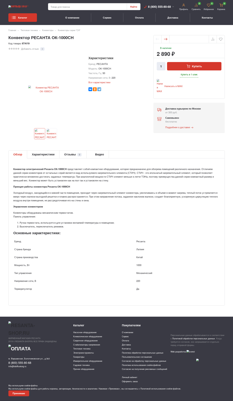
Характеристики (43, 154)
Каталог (22, 17)
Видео (99, 154)
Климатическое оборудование (87, 336)
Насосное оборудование (85, 332)
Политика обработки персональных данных (142, 352)
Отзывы (72, 154)
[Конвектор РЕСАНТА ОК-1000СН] (39, 133)
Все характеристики (99, 82)
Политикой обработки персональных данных (193, 338)
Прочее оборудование (83, 368)
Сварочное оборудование (85, 340)
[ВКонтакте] (90, 89)
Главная (12, 30)
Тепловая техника (29, 30)
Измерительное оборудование (87, 360)
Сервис (107, 17)
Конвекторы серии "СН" (69, 30)
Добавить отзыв (30, 48)
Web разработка (179, 351)
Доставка (172, 17)
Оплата (139, 17)
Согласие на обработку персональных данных (144, 360)
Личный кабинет (129, 377)
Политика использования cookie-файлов (141, 365)
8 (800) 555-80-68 (159, 7)
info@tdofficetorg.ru (17, 366)
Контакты (207, 17)
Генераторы (78, 356)
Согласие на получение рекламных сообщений (144, 368)
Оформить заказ (130, 381)
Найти (133, 6)
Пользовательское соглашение (137, 356)
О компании (72, 17)
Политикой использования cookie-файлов (160, 388)
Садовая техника (81, 365)
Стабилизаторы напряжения (86, 344)
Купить (197, 66)
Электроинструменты (83, 352)
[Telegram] (99, 89)
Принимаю (19, 393)
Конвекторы (47, 30)
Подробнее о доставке (177, 127)
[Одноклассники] (95, 89)
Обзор (17, 154)
